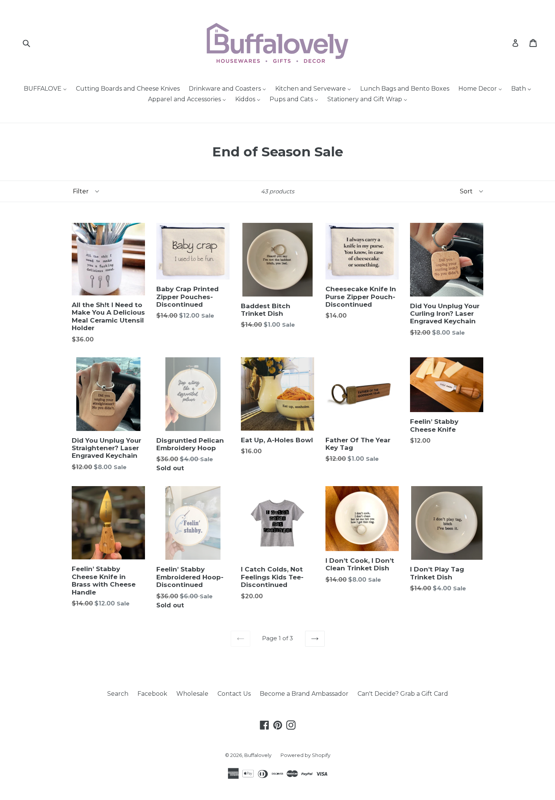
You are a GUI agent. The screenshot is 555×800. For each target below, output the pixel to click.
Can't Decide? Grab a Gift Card (403, 693)
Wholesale (192, 693)
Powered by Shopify (305, 755)
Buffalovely (257, 755)
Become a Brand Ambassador (304, 693)
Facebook (152, 693)
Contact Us (234, 693)
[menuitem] (45, 89)
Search (117, 693)
